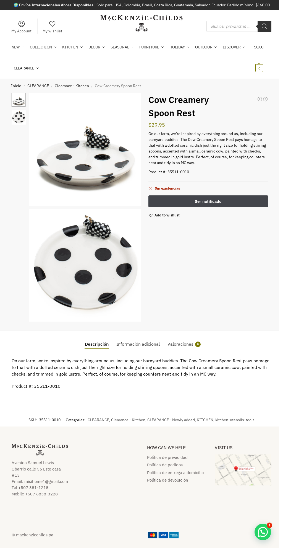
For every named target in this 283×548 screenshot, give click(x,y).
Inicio (16, 85)
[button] (262, 58)
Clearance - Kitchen (72, 85)
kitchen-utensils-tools (235, 419)
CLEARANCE (38, 85)
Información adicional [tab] (138, 344)
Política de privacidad (167, 457)
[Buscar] (264, 26)
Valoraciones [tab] (183, 344)
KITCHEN (205, 419)
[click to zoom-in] (85, 149)
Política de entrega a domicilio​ (175, 472)
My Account (21, 31)
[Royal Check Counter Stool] (260, 99)
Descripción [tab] (97, 344)
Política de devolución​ (167, 480)
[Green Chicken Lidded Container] (265, 99)
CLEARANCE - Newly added (171, 419)
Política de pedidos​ (165, 464)
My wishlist (52, 31)
